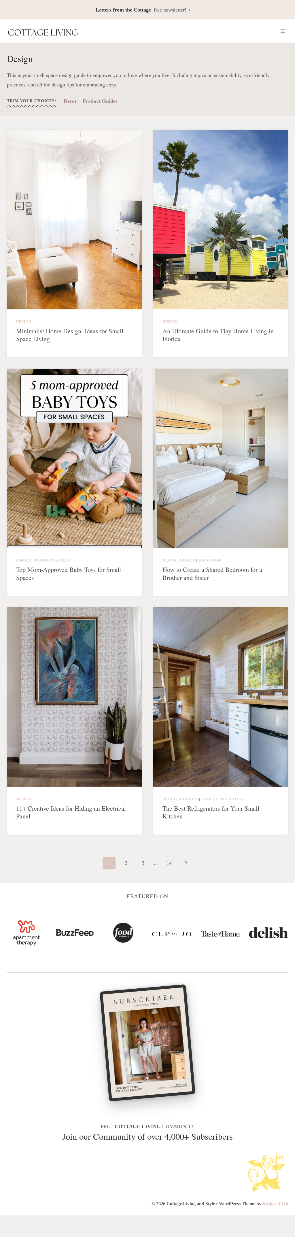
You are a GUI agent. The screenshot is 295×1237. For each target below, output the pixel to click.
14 (169, 863)
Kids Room (210, 560)
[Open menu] (282, 31)
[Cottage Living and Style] (43, 33)
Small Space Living (223, 799)
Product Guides (100, 101)
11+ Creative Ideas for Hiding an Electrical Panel (71, 812)
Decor (70, 101)
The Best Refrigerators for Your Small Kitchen (210, 812)
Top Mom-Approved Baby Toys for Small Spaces (68, 573)
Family (24, 560)
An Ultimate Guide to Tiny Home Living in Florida (218, 335)
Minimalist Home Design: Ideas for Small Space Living (69, 335)
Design (23, 322)
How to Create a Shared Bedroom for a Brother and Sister (212, 573)
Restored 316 (275, 1203)
